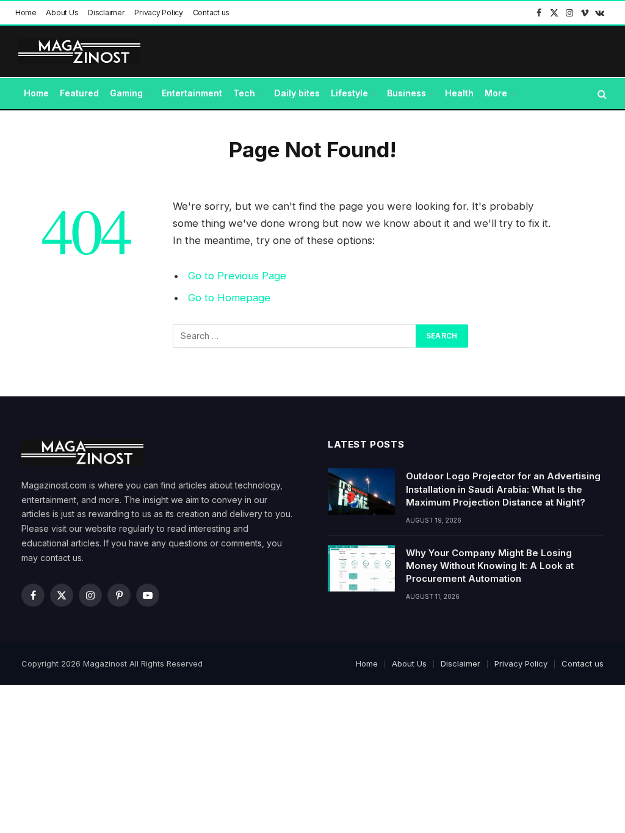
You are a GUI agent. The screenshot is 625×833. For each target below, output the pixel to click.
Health (459, 93)
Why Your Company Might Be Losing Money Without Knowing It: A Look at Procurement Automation (490, 566)
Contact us (211, 12)
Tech (244, 93)
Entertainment (192, 93)
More (496, 93)
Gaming (126, 93)
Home (26, 12)
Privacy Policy (158, 12)
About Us (62, 12)
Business (406, 93)
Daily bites (297, 93)
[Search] (601, 93)
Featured (79, 93)
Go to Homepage (229, 297)
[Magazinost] (79, 51)
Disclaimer (106, 12)
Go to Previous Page (237, 276)
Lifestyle (349, 93)
